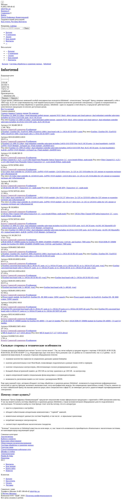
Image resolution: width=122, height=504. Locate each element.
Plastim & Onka (7, 456)
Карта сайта (10, 468)
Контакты (10, 41)
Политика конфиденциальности (39, 496)
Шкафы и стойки (8, 452)
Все (2, 109)
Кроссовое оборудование (11, 441)
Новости (9, 471)
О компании (11, 35)
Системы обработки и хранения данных (26, 64)
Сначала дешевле (8, 113)
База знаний (10, 39)
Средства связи (7, 447)
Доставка (9, 485)
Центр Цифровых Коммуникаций (14, 17)
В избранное (31, 129)
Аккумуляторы (7, 437)
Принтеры (5, 458)
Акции (8, 37)
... (6, 43)
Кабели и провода (8, 439)
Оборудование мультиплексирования (16, 443)
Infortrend (47, 64)
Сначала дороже (21, 113)
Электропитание (8, 454)
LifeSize (13, 26)
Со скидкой (9, 109)
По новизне (33, 113)
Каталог (9, 32)
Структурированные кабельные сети (16, 449)
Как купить (10, 481)
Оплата (9, 483)
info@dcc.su (5, 9)
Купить (4, 129)
